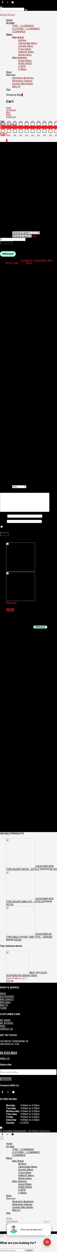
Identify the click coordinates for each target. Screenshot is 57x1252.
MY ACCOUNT (7, 1023)
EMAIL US (5, 1058)
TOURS (3, 1008)
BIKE (16, 263)
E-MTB (22, 66)
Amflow (22, 40)
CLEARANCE (19, 31)
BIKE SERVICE (7, 999)
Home (9, 20)
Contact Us (11, 117)
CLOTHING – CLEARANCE (26, 28)
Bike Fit (16, 86)
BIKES (3, 993)
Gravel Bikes (25, 60)
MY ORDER (5, 1020)
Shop (9, 72)
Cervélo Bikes (25, 46)
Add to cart (6, 242)
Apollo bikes (25, 54)
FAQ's (2, 1026)
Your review (6, 491)
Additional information (17, 270)
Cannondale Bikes (27, 43)
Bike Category (19, 57)
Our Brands (11, 110)
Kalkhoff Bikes (26, 51)
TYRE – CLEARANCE (23, 25)
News (8, 114)
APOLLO (10, 263)
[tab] (31, 267)
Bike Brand (18, 37)
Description (11, 267)
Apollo (29, 263)
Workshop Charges (22, 80)
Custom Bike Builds (22, 83)
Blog (8, 112)
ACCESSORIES (7, 996)
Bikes (9, 34)
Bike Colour (6, 233)
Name (3, 516)
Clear (34, 236)
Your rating (6, 486)
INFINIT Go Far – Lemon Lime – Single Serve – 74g (30, 616)
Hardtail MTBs (40, 260)
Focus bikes (24, 49)
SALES (25, 145)
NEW (50, 260)
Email (3, 521)
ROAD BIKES (25, 63)
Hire (8, 89)
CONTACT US (6, 1028)
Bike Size (6, 236)
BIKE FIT (4, 1005)
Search (29, 1250)
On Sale (10, 22)
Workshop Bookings (23, 77)
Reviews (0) (11, 272)
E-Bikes (22, 69)
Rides (8, 108)
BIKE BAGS (5, 1002)
